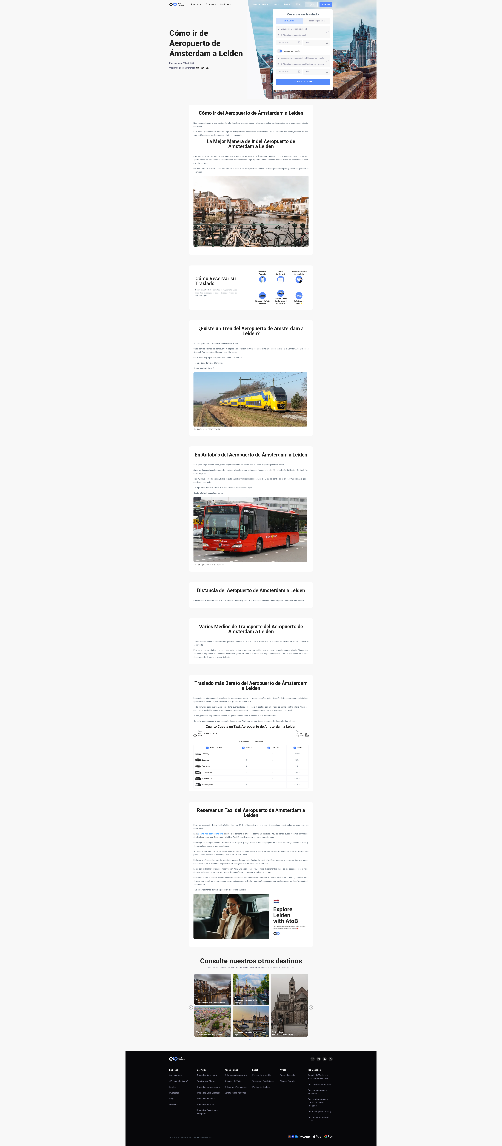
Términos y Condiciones (263, 1081)
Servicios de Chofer (206, 1081)
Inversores (174, 1093)
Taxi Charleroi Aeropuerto (319, 1084)
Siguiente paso (302, 81)
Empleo (172, 1087)
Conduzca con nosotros (235, 1093)
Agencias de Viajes (233, 1081)
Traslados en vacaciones (208, 1087)
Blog (171, 1098)
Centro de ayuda (287, 1075)
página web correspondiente (210, 834)
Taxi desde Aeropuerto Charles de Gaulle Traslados (318, 1102)
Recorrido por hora (316, 21)
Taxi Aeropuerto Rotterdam (206, 1035)
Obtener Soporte (287, 1081)
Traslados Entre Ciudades (208, 1093)
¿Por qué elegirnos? (178, 1081)
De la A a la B (289, 21)
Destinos (173, 1104)
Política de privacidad (262, 1075)
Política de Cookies (261, 1087)
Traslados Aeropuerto (207, 1075)
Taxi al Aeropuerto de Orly (319, 1111)
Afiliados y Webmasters (236, 1087)
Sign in (311, 4)
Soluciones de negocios (236, 1075)
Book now (326, 4)
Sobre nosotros (176, 1075)
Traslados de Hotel (205, 1104)
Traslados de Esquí (206, 1098)
